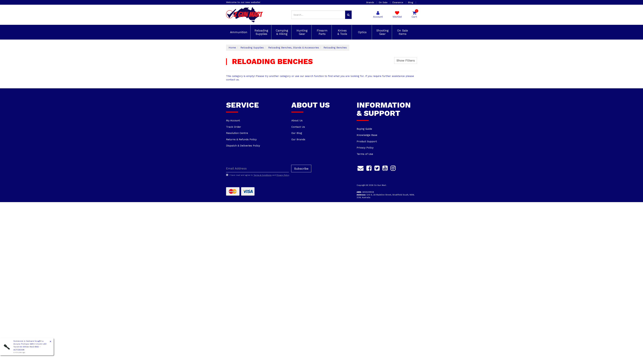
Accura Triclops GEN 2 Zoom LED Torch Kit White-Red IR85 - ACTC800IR (30, 347)
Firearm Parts (322, 32)
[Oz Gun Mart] (244, 14)
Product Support (367, 141)
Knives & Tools (341, 32)
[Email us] (361, 167)
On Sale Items (402, 32)
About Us (297, 120)
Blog (411, 2)
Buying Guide (364, 128)
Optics (362, 32)
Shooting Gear (382, 32)
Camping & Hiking (281, 32)
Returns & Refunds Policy (241, 139)
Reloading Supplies (261, 32)
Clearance (398, 2)
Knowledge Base (367, 135)
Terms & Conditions (263, 175)
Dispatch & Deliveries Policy (243, 145)
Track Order (233, 126)
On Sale (383, 2)
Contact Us (298, 126)
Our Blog (296, 133)
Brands (370, 2)
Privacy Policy (365, 147)
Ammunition (238, 32)
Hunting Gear (302, 32)
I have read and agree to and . (259, 175)
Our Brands (298, 139)
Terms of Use (365, 154)
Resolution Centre (237, 133)
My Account (233, 120)
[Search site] (348, 15)
